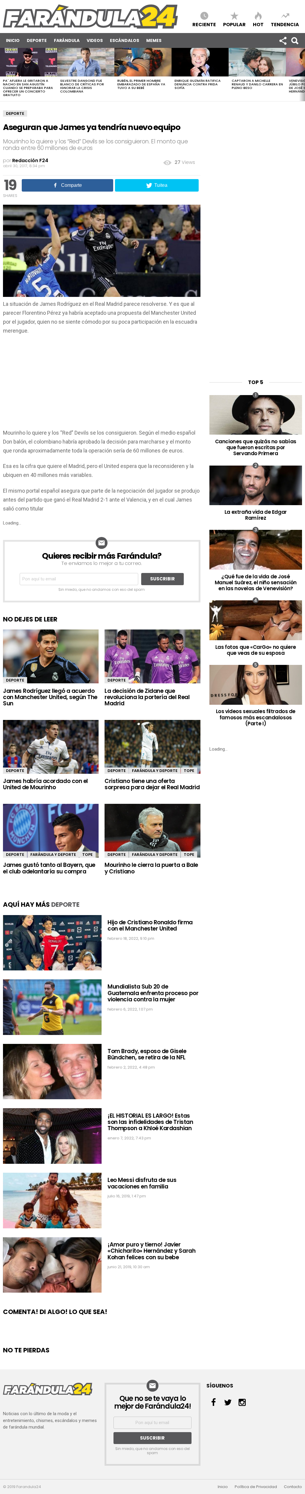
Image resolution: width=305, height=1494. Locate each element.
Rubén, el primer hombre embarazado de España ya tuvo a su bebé (141, 84)
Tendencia (285, 24)
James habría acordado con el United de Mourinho (45, 784)
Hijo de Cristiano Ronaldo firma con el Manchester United (150, 925)
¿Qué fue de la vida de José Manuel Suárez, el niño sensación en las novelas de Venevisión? (256, 582)
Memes (153, 40)
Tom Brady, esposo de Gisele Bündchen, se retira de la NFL (147, 1054)
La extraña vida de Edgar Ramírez (256, 515)
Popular (234, 24)
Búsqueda (294, 40)
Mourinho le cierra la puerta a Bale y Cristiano (151, 868)
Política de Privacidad (256, 1486)
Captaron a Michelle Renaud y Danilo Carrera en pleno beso (257, 84)
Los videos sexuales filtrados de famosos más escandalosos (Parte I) (256, 717)
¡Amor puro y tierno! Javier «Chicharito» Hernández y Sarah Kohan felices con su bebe (151, 1251)
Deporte (37, 40)
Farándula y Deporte (155, 770)
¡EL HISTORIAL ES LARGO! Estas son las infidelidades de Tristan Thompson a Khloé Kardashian (150, 1122)
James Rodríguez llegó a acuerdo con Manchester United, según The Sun (50, 697)
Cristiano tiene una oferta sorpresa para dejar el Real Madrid (152, 784)
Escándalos (124, 40)
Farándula (67, 40)
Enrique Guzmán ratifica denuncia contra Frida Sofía (198, 84)
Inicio (13, 40)
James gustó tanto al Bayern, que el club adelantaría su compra (49, 868)
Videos (95, 40)
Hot (258, 24)
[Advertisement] (101, 383)
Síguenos (282, 40)
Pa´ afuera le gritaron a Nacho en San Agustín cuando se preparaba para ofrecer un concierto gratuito (28, 87)
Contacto (293, 1486)
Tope (189, 770)
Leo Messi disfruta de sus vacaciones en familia (142, 1183)
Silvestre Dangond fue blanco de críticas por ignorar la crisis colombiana (82, 86)
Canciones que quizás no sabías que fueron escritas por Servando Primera (255, 447)
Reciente (204, 24)
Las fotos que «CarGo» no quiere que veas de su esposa (255, 650)
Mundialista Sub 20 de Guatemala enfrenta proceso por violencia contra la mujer (153, 993)
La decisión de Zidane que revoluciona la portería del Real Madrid (147, 697)
